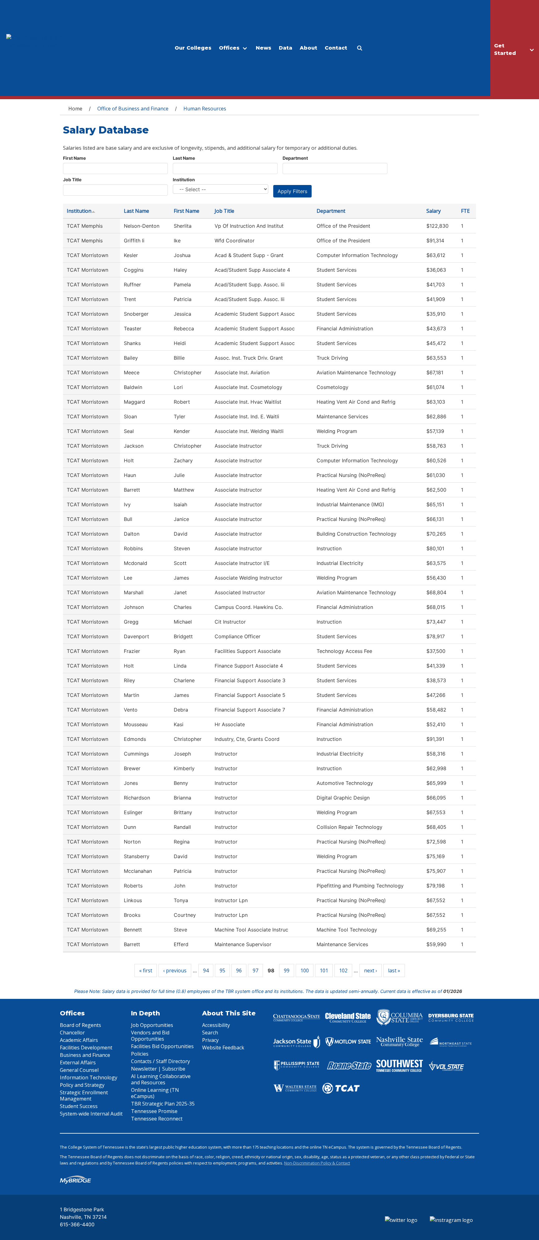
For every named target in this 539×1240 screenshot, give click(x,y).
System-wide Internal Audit (91, 1113)
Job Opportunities (152, 1025)
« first (145, 970)
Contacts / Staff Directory (160, 1061)
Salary (433, 210)
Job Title (72, 179)
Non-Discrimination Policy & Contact (317, 1163)
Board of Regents (80, 1025)
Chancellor (72, 1032)
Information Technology (88, 1077)
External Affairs (78, 1062)
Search (210, 1032)
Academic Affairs (79, 1040)
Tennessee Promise (154, 1111)
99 (286, 970)
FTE (465, 210)
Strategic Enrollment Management (84, 1095)
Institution (184, 179)
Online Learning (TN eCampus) (155, 1093)
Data (285, 48)
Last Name (184, 158)
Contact (336, 48)
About (308, 48)
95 (222, 970)
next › (370, 970)
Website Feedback (223, 1047)
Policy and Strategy (82, 1085)
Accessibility (216, 1025)
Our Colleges (193, 48)
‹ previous (175, 970)
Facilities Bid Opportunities (162, 1046)
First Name (74, 158)
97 (255, 970)
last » (394, 970)
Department (295, 158)
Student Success (79, 1106)
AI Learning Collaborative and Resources (161, 1079)
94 (206, 970)
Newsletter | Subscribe (158, 1068)
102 (343, 970)
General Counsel (79, 1070)
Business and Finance (85, 1055)
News (263, 48)
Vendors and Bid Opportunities (150, 1035)
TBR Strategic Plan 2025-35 (163, 1103)
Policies (139, 1053)
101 (324, 970)
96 (239, 970)
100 (304, 970)
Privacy (210, 1040)
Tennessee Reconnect (156, 1118)
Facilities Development (86, 1047)
